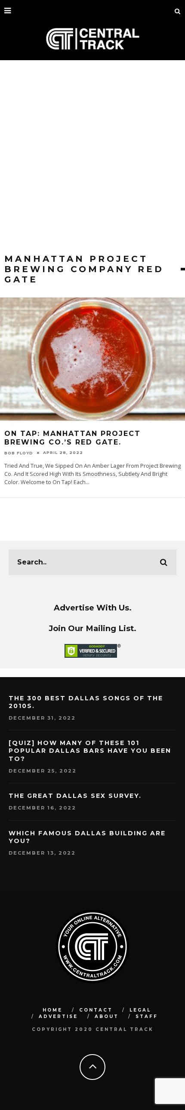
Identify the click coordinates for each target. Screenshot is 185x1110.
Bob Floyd (18, 452)
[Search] (178, 10)
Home (52, 1010)
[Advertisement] (92, 156)
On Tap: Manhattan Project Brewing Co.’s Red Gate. (72, 438)
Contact (96, 1010)
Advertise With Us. (93, 608)
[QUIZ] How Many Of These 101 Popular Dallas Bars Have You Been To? (90, 750)
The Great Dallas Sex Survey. (75, 796)
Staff (147, 1016)
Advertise (58, 1016)
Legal (140, 1010)
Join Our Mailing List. (92, 628)
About (107, 1016)
